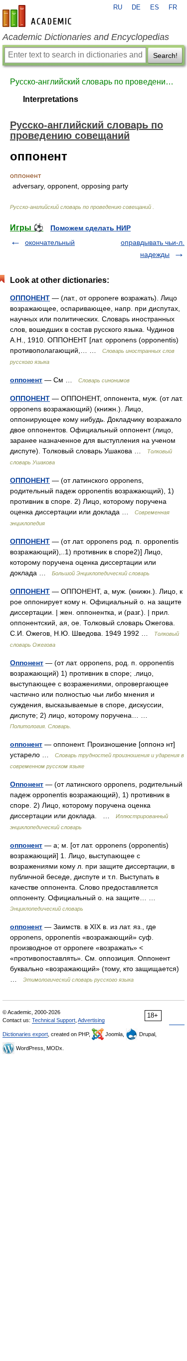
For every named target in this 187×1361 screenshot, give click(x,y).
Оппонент (26, 663)
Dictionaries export (25, 1034)
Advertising (91, 1020)
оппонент (26, 380)
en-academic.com (38, 16)
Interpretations (50, 99)
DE (136, 7)
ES (154, 7)
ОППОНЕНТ (30, 298)
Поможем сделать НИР (90, 228)
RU (117, 7)
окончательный (50, 242)
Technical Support (53, 1020)
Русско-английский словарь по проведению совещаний (93, 81)
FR (173, 7)
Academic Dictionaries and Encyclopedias (85, 37)
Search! (165, 55)
